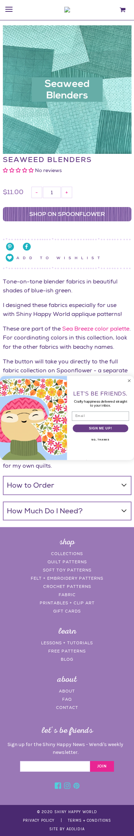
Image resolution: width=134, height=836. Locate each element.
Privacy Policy (39, 820)
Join (102, 766)
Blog (67, 659)
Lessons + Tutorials (67, 642)
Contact (67, 707)
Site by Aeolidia (67, 829)
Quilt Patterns (67, 561)
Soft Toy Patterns (67, 570)
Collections (67, 553)
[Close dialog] (129, 381)
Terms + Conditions (89, 820)
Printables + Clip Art (67, 602)
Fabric (67, 594)
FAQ (67, 699)
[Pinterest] (76, 786)
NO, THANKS (100, 439)
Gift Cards (67, 611)
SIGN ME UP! (100, 428)
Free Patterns (67, 651)
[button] (19, 170)
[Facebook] (58, 786)
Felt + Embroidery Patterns (67, 578)
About (67, 691)
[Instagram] (67, 786)
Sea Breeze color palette (95, 328)
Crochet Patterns (67, 586)
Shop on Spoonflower (67, 214)
